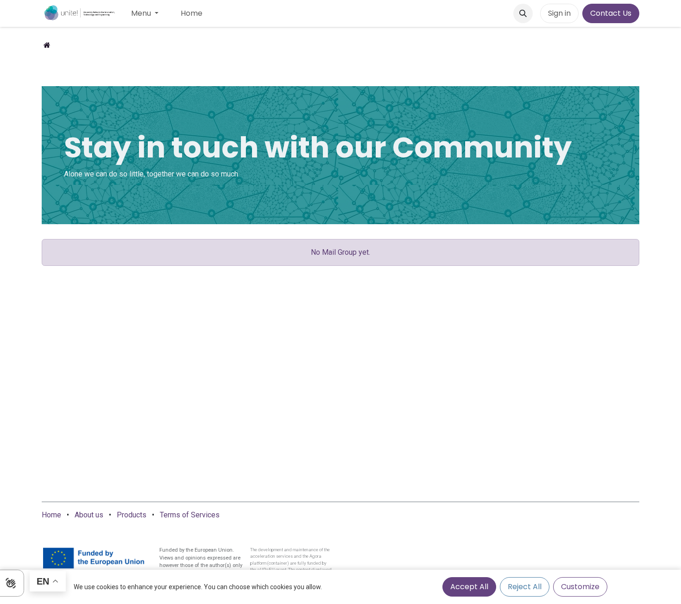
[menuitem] (144, 13)
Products (131, 514)
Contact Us (610, 13)
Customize (580, 586)
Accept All (469, 586)
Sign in (559, 13)
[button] (523, 13)
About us (89, 514)
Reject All (525, 586)
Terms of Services (190, 514)
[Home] (47, 45)
